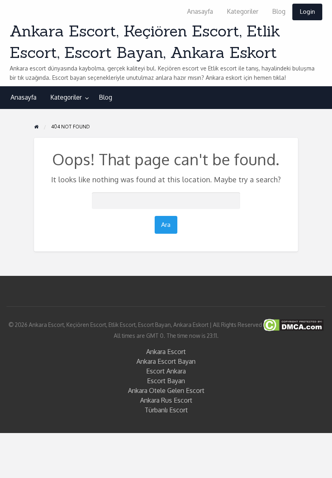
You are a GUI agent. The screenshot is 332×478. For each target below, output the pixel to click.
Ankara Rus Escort (166, 400)
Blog (278, 11)
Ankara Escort (166, 352)
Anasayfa (200, 11)
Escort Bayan (166, 381)
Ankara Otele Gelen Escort (166, 390)
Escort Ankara (166, 371)
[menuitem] (200, 12)
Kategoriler (242, 11)
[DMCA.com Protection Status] (292, 324)
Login (307, 11)
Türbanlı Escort (166, 410)
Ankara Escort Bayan (166, 361)
